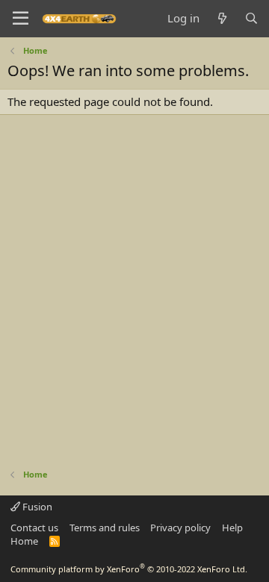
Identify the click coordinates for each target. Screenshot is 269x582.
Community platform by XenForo (128, 569)
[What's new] (221, 18)
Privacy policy (180, 527)
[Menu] (20, 18)
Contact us (34, 527)
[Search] (251, 18)
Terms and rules (104, 527)
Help (232, 527)
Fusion (36, 506)
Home (24, 541)
